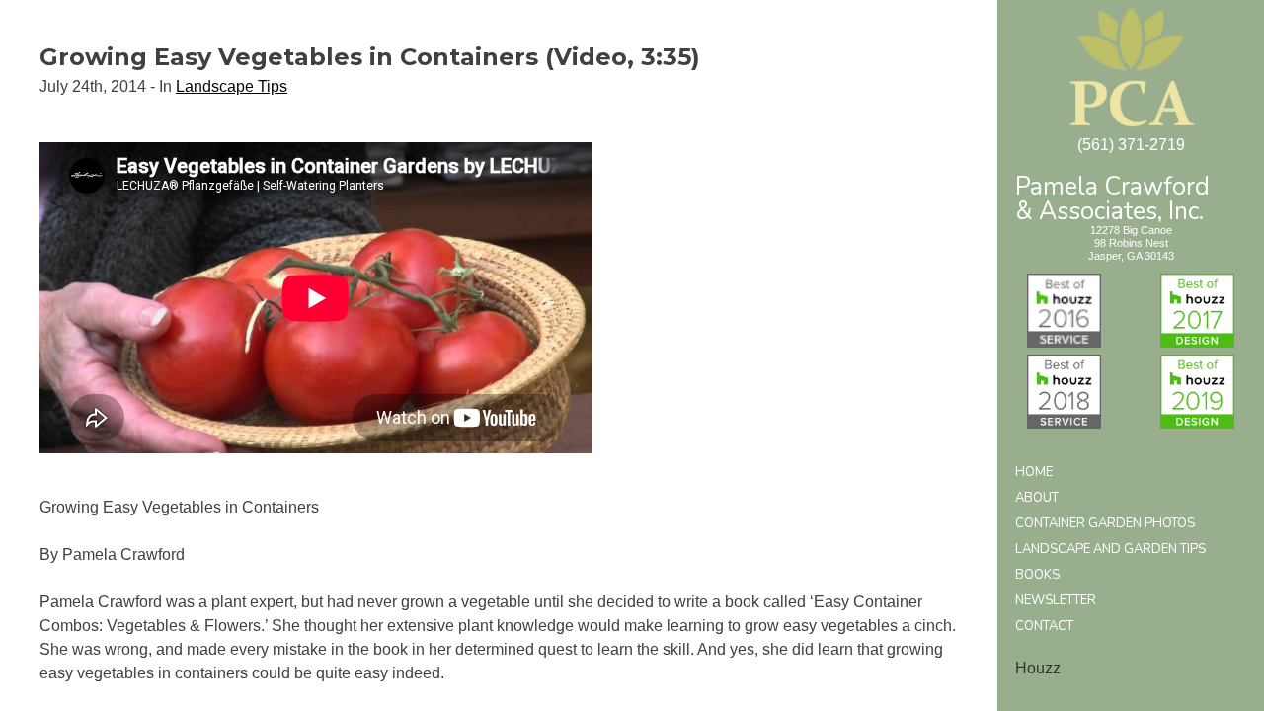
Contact (1044, 626)
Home (1034, 472)
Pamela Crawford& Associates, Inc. (1112, 197)
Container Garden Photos (1105, 523)
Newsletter (1055, 600)
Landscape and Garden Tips (1110, 549)
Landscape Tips (231, 86)
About (1037, 498)
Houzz (1038, 668)
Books (1037, 575)
